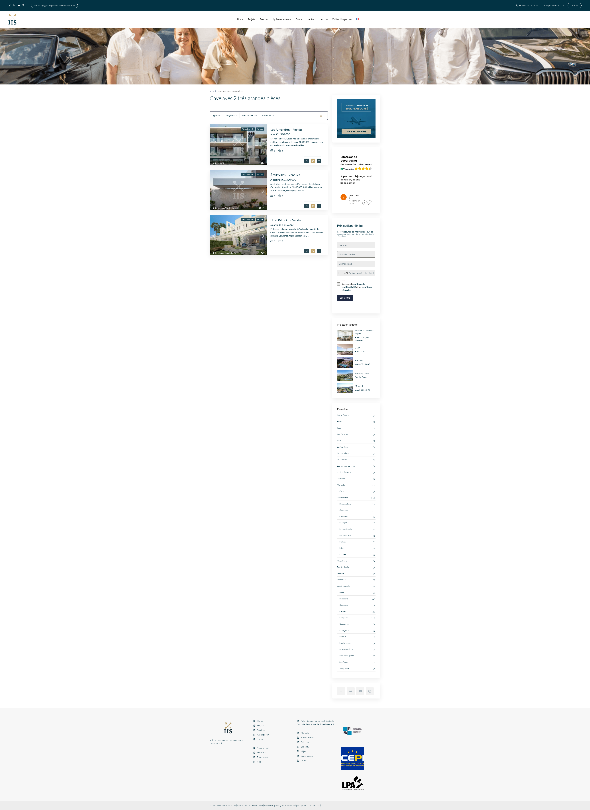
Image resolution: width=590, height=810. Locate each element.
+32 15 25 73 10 (530, 5)
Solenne (358, 360)
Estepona (343, 617)
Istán (339, 440)
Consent (341, 281)
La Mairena (342, 459)
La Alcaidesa (342, 447)
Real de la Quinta (346, 655)
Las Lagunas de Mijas (346, 466)
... (305, 145)
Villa (259, 761)
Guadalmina (344, 624)
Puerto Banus (307, 737)
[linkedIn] (15, 5)
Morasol (359, 386)
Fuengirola (343, 522)
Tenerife (340, 573)
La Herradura (342, 453)
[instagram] (23, 5)
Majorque (341, 478)
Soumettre (345, 297)
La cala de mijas (345, 529)
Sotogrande (344, 668)
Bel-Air (342, 592)
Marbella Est (231, 253)
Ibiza (339, 428)
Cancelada (219, 208)
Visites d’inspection (342, 19)
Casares (342, 611)
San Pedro (343, 662)
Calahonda (219, 253)
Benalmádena (345, 504)
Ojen (341, 491)
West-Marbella (232, 208)
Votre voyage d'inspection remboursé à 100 (54, 5)
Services (264, 19)
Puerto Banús (343, 567)
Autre (311, 19)
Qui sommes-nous (282, 19)
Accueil (213, 91)
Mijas (341, 548)
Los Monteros (345, 535)
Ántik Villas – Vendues (285, 175)
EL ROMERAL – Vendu (285, 220)
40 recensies (365, 164)
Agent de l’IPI (263, 734)
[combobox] (342, 273)
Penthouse (262, 752)
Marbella (341, 485)
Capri (357, 347)
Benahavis (219, 163)
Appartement (263, 748)
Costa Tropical (343, 415)
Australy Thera (362, 373)
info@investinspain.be (554, 5)
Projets (251, 19)
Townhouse (262, 757)
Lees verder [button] (346, 190)
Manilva (342, 636)
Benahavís (305, 746)
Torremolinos (342, 579)
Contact (574, 5)
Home (240, 19)
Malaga (342, 541)
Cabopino (343, 510)
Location (323, 19)
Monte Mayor (345, 643)
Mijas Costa (342, 561)
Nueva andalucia (346, 649)
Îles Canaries (342, 434)
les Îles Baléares (344, 472)
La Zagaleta (344, 630)
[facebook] (10, 5)
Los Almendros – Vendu (286, 129)
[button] (370, 202)
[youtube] (19, 5)
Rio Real (342, 554)
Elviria (339, 421)
